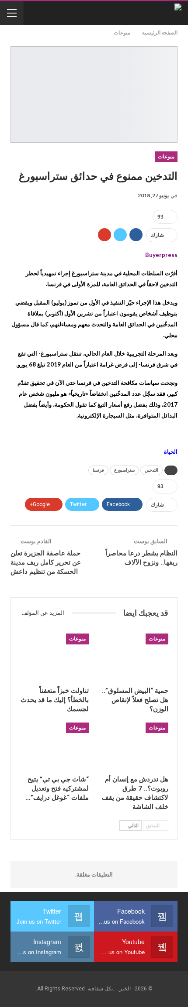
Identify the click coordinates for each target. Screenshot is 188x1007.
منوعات (166, 157)
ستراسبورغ (124, 470)
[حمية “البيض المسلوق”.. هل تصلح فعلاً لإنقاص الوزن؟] (133, 658)
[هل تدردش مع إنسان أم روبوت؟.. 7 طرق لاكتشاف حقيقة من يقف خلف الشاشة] (133, 747)
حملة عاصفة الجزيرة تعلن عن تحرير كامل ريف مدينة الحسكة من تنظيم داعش (45, 562)
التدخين (151, 470)
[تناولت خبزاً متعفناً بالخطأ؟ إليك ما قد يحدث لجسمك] (54, 658)
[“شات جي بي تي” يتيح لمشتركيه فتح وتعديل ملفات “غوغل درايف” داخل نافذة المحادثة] (54, 747)
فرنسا (98, 470)
